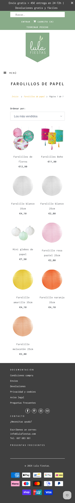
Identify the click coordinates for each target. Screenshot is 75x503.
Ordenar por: (17, 108)
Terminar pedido (37, 27)
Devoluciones (17, 386)
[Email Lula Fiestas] (47, 411)
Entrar (25, 22)
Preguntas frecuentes (23, 402)
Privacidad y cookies (23, 391)
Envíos (14, 381)
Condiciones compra (21, 375)
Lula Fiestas (41, 466)
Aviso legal (17, 397)
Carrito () (45, 22)
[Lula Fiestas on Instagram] (40, 411)
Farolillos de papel (37, 83)
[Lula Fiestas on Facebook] (27, 411)
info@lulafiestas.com (23, 433)
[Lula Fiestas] (37, 49)
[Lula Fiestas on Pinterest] (34, 411)
